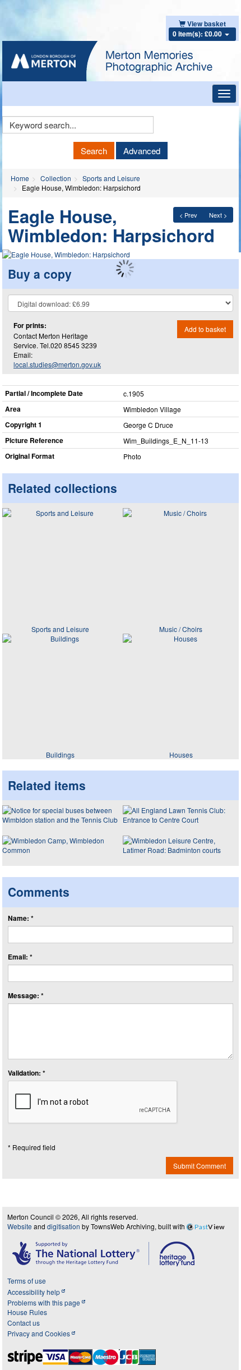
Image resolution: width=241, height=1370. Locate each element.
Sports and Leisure (111, 178)
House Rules (27, 1312)
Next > (218, 214)
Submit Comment (199, 1165)
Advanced (141, 150)
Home (20, 178)
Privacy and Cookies (39, 1333)
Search (94, 150)
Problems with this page (44, 1302)
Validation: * (26, 1073)
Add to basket (205, 329)
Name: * (21, 918)
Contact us (23, 1322)
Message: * (26, 995)
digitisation (63, 1226)
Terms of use (26, 1280)
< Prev (188, 214)
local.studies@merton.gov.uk (57, 364)
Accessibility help (34, 1292)
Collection (55, 178)
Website (19, 1226)
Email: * (20, 957)
